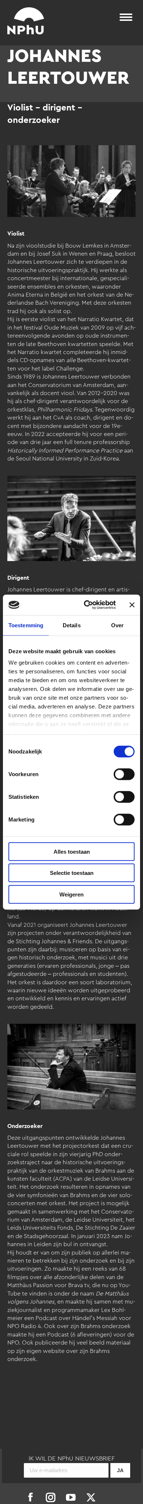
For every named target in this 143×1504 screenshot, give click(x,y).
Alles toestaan (72, 851)
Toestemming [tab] (25, 625)
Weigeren (71, 894)
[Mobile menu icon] (126, 17)
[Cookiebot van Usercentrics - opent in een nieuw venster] (87, 605)
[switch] (124, 774)
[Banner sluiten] (132, 605)
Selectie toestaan (72, 873)
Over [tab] (117, 625)
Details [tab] (72, 625)
